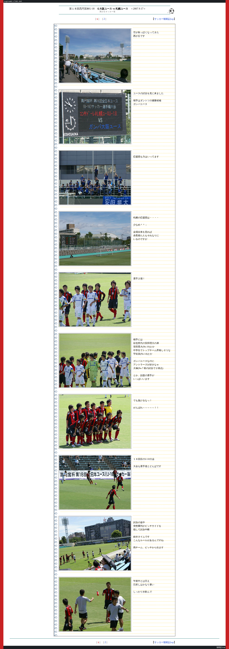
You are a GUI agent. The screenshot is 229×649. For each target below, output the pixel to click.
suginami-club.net (13, 1)
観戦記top (221, 647)
